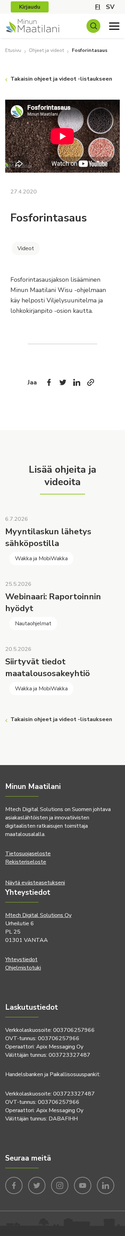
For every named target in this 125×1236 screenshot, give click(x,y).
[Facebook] (49, 382)
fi (97, 7)
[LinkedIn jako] (77, 382)
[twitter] (36, 1185)
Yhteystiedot (21, 959)
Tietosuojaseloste (28, 853)
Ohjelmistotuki (23, 968)
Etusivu (13, 50)
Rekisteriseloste (25, 862)
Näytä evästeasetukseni (35, 883)
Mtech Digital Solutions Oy (38, 915)
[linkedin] (105, 1185)
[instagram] (59, 1185)
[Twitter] (63, 382)
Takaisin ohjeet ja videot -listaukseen (61, 79)
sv (110, 7)
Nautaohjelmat (33, 623)
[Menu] (114, 26)
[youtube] (82, 1185)
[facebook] (14, 1185)
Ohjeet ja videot (46, 50)
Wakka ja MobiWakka (41, 558)
